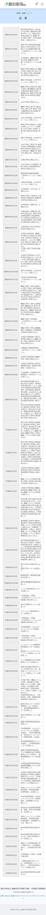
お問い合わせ (5, 896)
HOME (18, 13)
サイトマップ (26, 896)
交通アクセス (15, 896)
